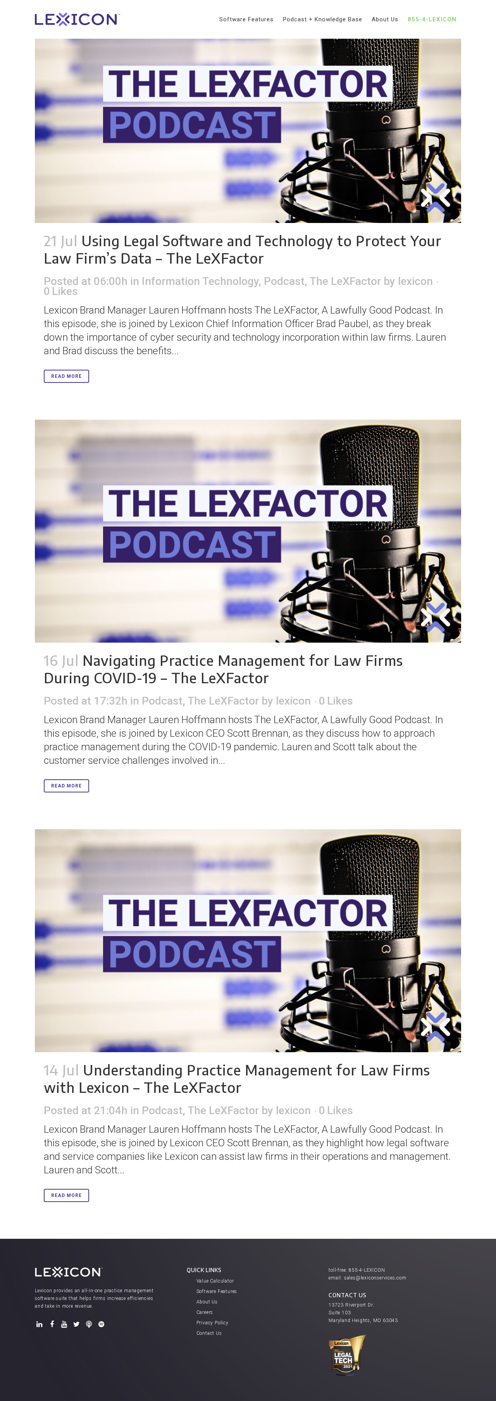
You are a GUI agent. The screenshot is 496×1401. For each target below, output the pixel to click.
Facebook (52, 1324)
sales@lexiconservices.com (375, 1278)
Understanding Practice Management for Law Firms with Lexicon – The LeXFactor (237, 1078)
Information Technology (200, 281)
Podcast (284, 281)
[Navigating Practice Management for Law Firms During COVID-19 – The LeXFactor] (248, 531)
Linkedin (39, 1324)
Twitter (76, 1324)
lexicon (415, 281)
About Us (207, 1302)
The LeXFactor (345, 281)
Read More (66, 376)
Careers (205, 1312)
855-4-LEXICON (367, 1270)
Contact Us (209, 1333)
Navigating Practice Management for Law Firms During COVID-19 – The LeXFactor (223, 669)
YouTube (64, 1324)
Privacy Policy (212, 1323)
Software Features (217, 1291)
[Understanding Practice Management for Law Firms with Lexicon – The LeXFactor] (248, 940)
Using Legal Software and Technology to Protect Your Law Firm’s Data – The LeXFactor (243, 249)
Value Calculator (215, 1281)
